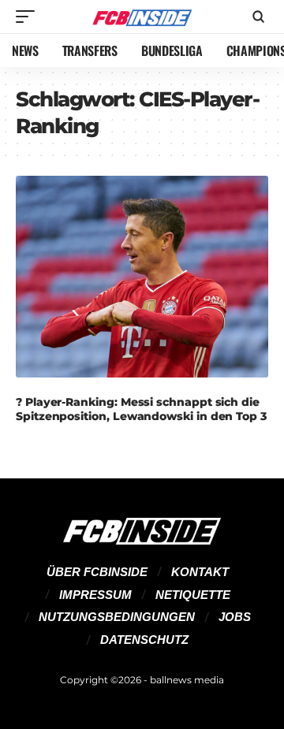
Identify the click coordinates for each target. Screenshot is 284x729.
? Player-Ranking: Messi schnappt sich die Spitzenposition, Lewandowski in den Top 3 (141, 409)
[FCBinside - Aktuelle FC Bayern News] (142, 17)
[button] (29, 16)
